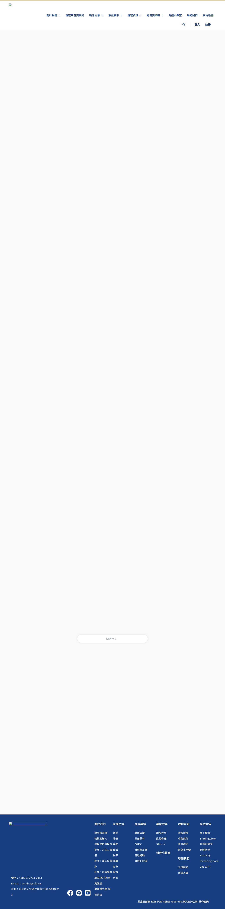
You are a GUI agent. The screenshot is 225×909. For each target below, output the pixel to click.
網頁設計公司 (190, 901)
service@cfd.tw (32, 883)
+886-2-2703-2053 (30, 878)
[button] (184, 25)
